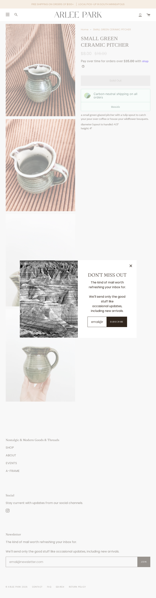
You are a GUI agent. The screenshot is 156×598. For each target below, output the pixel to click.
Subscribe (116, 321)
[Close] (131, 266)
